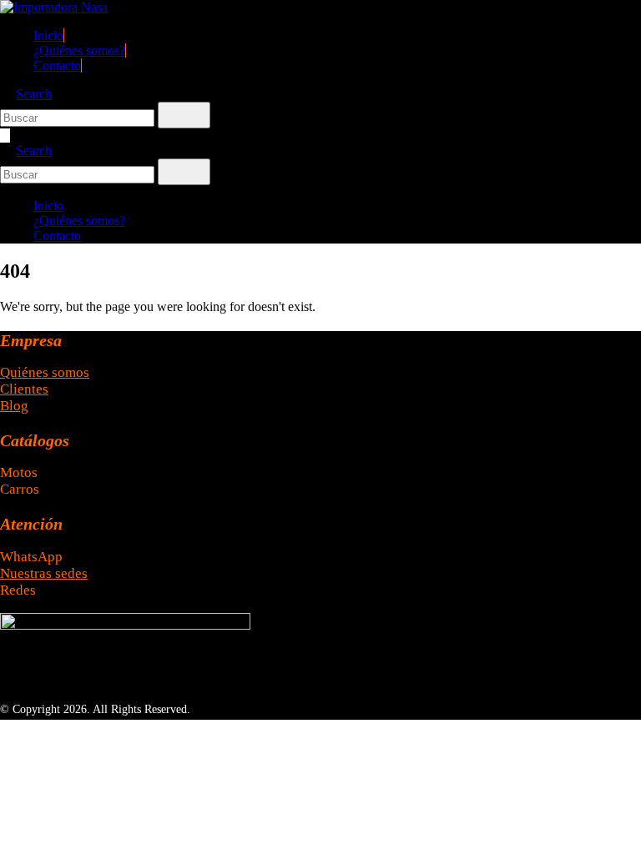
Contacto (57, 65)
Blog (14, 406)
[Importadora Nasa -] (54, 7)
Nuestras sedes (44, 573)
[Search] (184, 115)
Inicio (48, 35)
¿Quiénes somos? (79, 50)
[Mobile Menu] (5, 135)
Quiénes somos (44, 372)
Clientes (24, 389)
